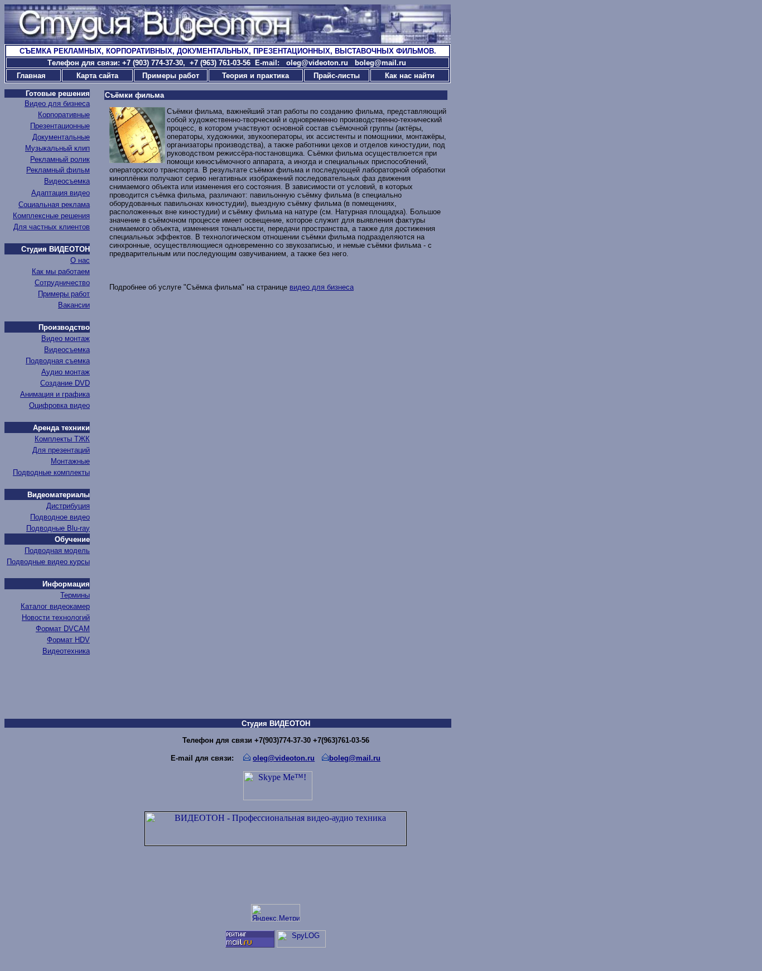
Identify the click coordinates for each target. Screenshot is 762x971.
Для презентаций (61, 450)
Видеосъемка (67, 181)
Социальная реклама (54, 204)
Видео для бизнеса (57, 103)
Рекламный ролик (60, 159)
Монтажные (70, 461)
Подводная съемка (58, 361)
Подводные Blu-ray (58, 528)
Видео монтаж (65, 338)
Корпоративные (64, 114)
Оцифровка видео (59, 405)
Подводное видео (60, 517)
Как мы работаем (61, 271)
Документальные (61, 137)
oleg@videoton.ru (284, 758)
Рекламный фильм (58, 170)
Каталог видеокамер (55, 606)
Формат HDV (68, 640)
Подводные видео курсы (48, 561)
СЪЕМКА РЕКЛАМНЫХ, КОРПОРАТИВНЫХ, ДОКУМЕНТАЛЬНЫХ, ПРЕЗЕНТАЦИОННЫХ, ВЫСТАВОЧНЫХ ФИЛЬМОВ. (228, 51)
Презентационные (60, 126)
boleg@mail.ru (354, 758)
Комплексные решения (51, 215)
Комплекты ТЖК (62, 439)
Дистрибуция (68, 506)
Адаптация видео (60, 193)
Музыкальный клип (57, 148)
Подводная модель (57, 550)
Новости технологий (56, 617)
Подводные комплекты (51, 472)
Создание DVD (65, 383)
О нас (80, 260)
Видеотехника (66, 651)
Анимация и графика (55, 394)
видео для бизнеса (322, 287)
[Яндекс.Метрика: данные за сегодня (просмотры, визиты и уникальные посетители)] (275, 912)
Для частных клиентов (51, 227)
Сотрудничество (62, 282)
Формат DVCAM (63, 628)
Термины (75, 595)
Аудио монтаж (65, 372)
